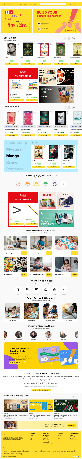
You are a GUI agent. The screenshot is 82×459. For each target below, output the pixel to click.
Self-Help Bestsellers (46, 451)
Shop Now (23, 274)
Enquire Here (71, 425)
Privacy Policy (45, 436)
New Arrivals (6, 451)
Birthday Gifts (20, 451)
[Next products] (69, 38)
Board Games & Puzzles (69, 451)
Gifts (35, 4)
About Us (60, 435)
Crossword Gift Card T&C (48, 443)
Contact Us (72, 438)
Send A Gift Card (14, 362)
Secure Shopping (46, 435)
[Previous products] (65, 38)
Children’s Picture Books (58, 451)
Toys (31, 4)
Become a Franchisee (74, 436)
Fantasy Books (18, 453)
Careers (71, 435)
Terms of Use (45, 438)
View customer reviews (41, 390)
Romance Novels (27, 451)
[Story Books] (69, 311)
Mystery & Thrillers (37, 451)
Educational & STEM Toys (9, 453)
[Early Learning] (13, 311)
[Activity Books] (31, 311)
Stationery (26, 4)
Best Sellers (13, 451)
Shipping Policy (46, 439)
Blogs (59, 438)
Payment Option (46, 442)
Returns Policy (46, 441)
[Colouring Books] (50, 311)
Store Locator (60, 436)
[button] (70, 4)
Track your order (73, 439)
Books (21, 4)
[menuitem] (21, 4)
